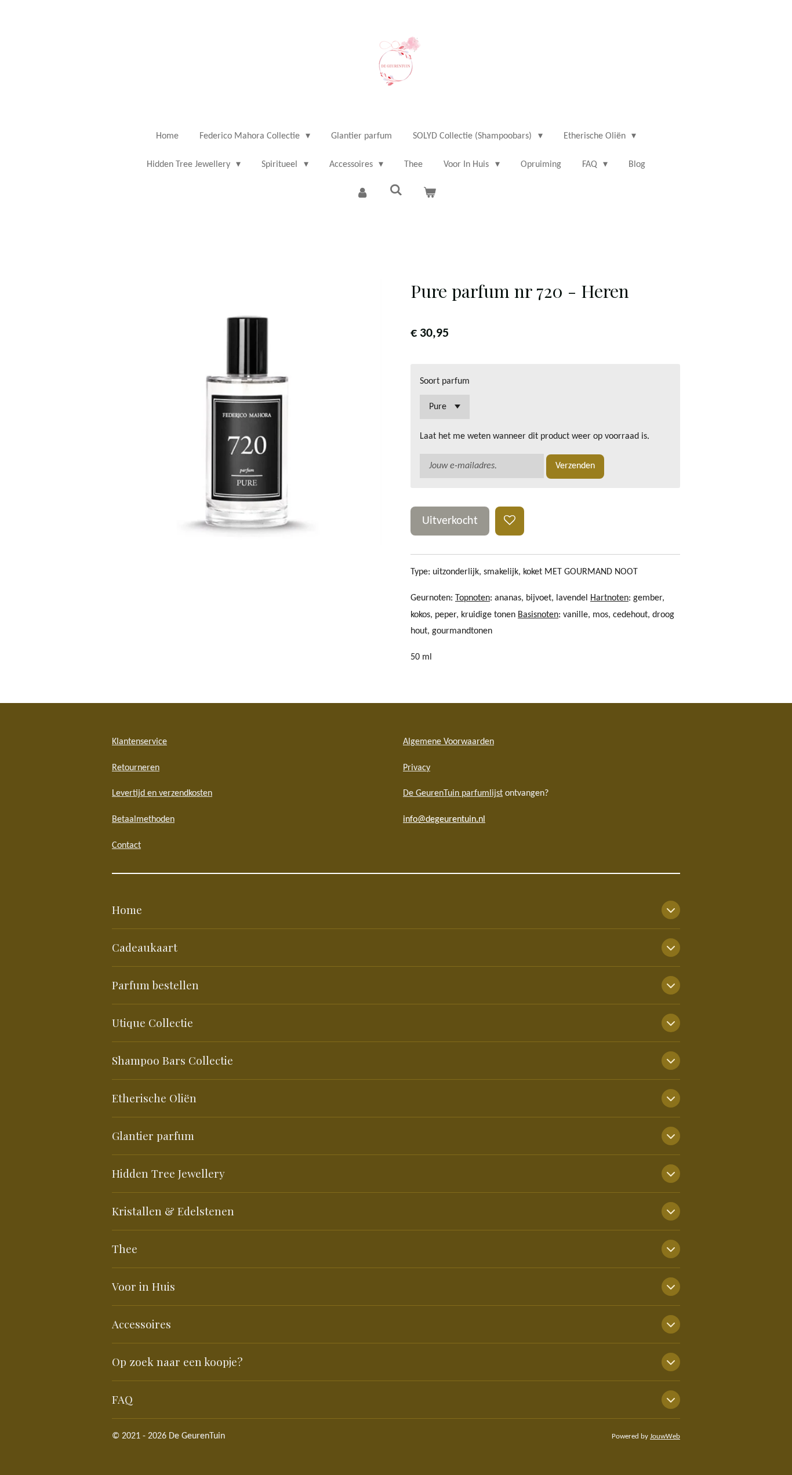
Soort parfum (445, 381)
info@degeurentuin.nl (444, 819)
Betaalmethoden (143, 819)
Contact (126, 845)
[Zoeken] (396, 190)
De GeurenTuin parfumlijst (453, 793)
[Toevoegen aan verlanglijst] (509, 521)
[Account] (362, 193)
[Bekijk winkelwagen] (430, 193)
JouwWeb (665, 1436)
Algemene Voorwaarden (448, 741)
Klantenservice (139, 741)
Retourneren (135, 768)
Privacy (416, 768)
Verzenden (575, 466)
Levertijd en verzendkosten (162, 793)
